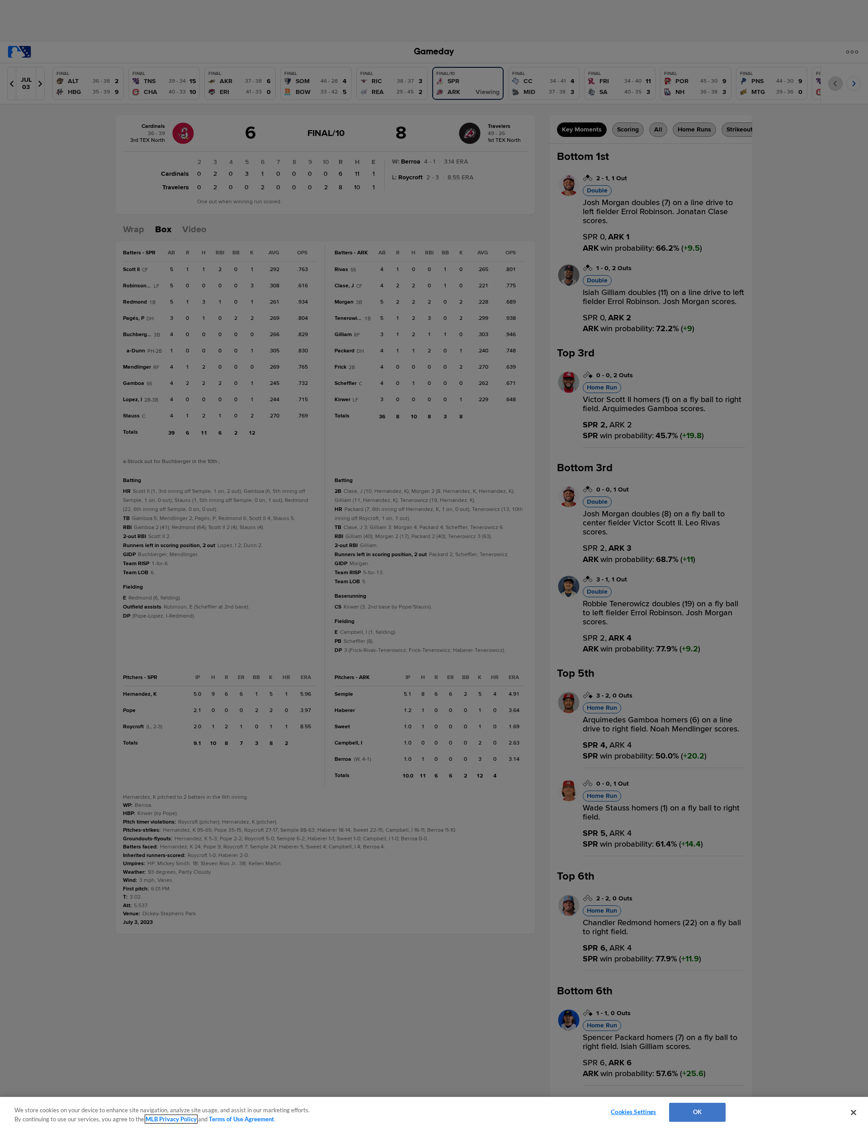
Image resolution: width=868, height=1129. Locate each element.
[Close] (853, 1112)
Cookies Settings (633, 1111)
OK (697, 1111)
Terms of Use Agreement (241, 1119)
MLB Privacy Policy (171, 1119)
